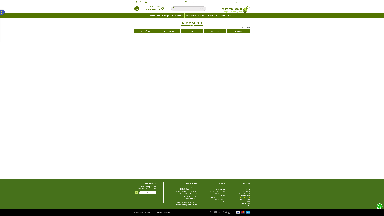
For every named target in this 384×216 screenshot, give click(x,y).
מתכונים (152, 16)
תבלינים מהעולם (191, 16)
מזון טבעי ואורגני (220, 16)
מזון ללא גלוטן (179, 16)
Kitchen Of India (192, 23)
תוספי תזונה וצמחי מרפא (205, 16)
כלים (158, 16)
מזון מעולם (231, 16)
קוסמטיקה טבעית (167, 16)
